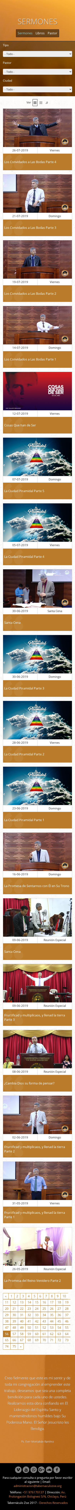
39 (14, 1321)
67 (21, 1340)
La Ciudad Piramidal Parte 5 (24, 491)
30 (14, 1315)
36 (59, 1315)
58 (21, 1334)
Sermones (25, 33)
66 (14, 1340)
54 (59, 1327)
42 (36, 1321)
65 (6, 1340)
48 (14, 1327)
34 (44, 1315)
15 (36, 1302)
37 (66, 1315)
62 (51, 1334)
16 (44, 1302)
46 (66, 1321)
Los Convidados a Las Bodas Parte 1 (30, 359)
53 (51, 1327)
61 (44, 1334)
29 (6, 1315)
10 (64, 1296)
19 (66, 1302)
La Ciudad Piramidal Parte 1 (24, 820)
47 (6, 1327)
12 (14, 1302)
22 (21, 1308)
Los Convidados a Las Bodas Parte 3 (30, 228)
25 (44, 1308)
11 (6, 1302)
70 (44, 1340)
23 (29, 1308)
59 (29, 1334)
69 (36, 1340)
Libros (40, 33)
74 (6, 1346)
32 (29, 1315)
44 (51, 1321)
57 (14, 1334)
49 (21, 1327)
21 (14, 1308)
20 (6, 1308)
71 (51, 1340)
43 (44, 1321)
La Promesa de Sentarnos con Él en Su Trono (36, 886)
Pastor (52, 33)
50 (29, 1327)
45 (59, 1321)
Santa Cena (12, 622)
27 (59, 1308)
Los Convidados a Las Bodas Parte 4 (30, 162)
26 (51, 1308)
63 (59, 1334)
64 (66, 1334)
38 (6, 1321)
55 (66, 1327)
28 (66, 1308)
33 (36, 1315)
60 (36, 1334)
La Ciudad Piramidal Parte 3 (24, 688)
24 (36, 1308)
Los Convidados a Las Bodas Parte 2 (30, 293)
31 (21, 1315)
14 (29, 1302)
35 (51, 1315)
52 (44, 1327)
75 (14, 1346)
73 (66, 1340)
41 (29, 1321)
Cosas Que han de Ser (20, 425)
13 (21, 1302)
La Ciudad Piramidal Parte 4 (24, 557)
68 (29, 1340)
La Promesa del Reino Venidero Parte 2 (32, 1281)
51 (36, 1327)
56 (6, 1334)
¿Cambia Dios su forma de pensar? (29, 1083)
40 (21, 1321)
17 (51, 1302)
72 (59, 1340)
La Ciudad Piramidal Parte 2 (24, 754)
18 (59, 1302)
